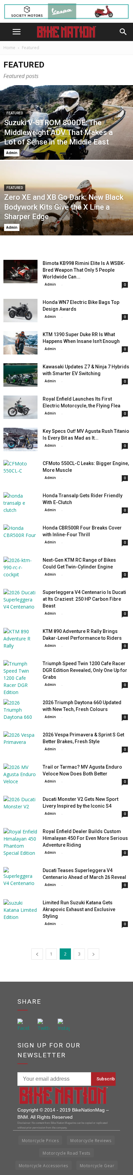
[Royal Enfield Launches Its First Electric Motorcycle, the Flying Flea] (20, 407)
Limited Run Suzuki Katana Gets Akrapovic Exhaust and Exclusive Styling (79, 909)
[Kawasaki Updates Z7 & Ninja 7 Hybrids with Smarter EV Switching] (20, 375)
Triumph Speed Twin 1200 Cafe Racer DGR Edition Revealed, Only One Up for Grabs (85, 670)
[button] (123, 32)
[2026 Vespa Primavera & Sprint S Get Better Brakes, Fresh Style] (20, 743)
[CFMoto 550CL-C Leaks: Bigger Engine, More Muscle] (20, 471)
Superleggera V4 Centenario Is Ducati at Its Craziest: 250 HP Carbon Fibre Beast (84, 599)
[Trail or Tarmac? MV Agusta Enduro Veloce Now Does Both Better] (20, 775)
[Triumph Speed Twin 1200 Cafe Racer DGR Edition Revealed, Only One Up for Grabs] (20, 678)
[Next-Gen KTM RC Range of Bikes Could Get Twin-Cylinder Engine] (20, 568)
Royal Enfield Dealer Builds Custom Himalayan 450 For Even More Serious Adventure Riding (85, 838)
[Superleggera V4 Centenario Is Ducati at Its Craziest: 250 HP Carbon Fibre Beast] (20, 600)
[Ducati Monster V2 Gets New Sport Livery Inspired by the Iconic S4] (20, 807)
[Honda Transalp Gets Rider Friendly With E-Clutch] (20, 504)
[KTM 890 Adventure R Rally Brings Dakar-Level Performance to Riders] (20, 639)
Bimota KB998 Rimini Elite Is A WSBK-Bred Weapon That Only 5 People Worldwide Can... (84, 270)
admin (11, 152)
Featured (14, 113)
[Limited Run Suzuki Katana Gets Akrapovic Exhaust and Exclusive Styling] (20, 911)
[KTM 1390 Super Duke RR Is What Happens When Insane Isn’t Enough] (20, 342)
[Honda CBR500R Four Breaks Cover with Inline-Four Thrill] (20, 536)
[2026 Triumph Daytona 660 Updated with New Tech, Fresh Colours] (20, 711)
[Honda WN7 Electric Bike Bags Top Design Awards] (20, 310)
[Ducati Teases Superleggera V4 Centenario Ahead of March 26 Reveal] (20, 878)
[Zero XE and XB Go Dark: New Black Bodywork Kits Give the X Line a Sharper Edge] (66, 218)
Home (9, 48)
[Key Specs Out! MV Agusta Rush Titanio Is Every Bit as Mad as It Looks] (20, 439)
